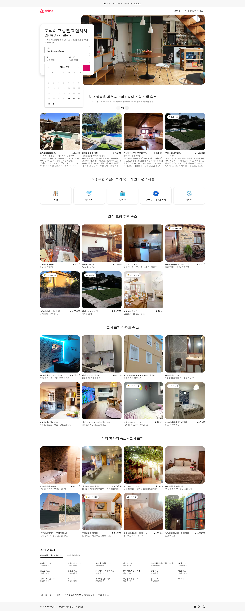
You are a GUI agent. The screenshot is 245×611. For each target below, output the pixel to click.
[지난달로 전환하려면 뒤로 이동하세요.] (49, 67)
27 (69, 99)
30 (49, 104)
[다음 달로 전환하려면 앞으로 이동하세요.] (78, 67)
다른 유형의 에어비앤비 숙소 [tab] (51, 555)
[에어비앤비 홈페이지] (46, 11)
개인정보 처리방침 (65, 606)
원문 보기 (137, 3)
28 (74, 99)
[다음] (127, 108)
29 (79, 99)
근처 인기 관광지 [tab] (74, 555)
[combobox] (67, 51)
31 (54, 104)
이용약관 (79, 606)
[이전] (118, 108)
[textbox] (56, 60)
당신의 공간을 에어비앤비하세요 (188, 10)
